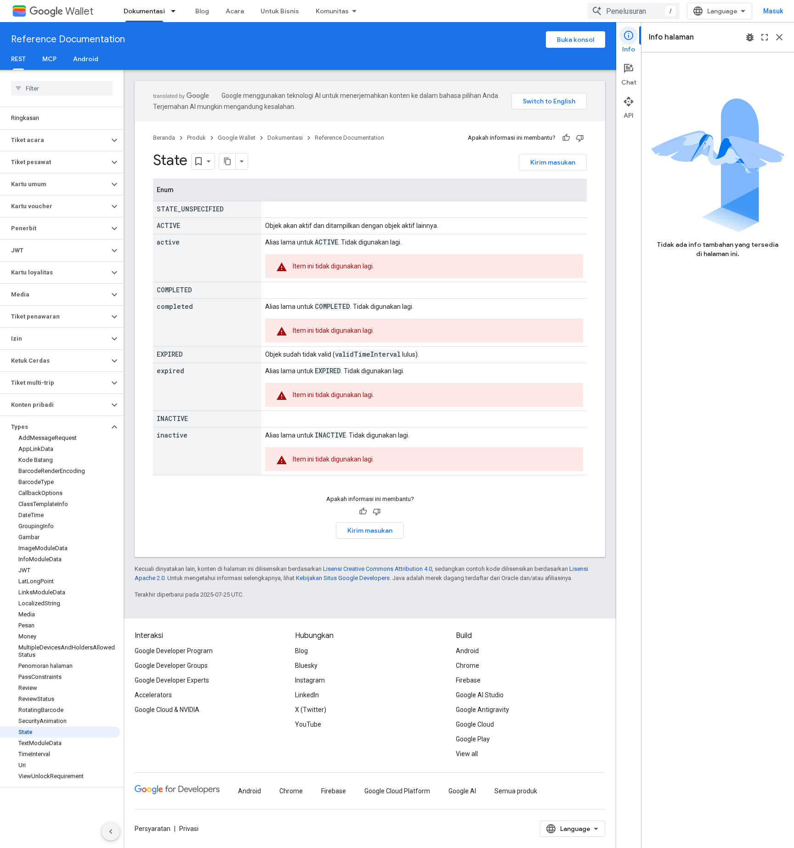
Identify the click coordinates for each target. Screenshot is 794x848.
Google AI (462, 791)
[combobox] (634, 11)
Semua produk (515, 791)
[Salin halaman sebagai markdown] (227, 161)
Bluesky (306, 665)
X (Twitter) (310, 709)
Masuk (773, 11)
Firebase (468, 680)
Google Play (473, 739)
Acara (235, 11)
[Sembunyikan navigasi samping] (111, 831)
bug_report (749, 37)
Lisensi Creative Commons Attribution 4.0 (377, 568)
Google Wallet (236, 137)
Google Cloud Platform (397, 791)
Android (85, 59)
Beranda (164, 137)
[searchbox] (62, 88)
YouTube (308, 724)
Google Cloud (475, 724)
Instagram (310, 680)
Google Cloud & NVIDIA (167, 709)
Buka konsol (575, 39)
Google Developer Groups (171, 665)
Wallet (79, 11)
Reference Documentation (68, 39)
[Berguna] (566, 138)
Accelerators (153, 695)
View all (467, 753)
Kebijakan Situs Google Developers (343, 578)
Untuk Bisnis (280, 11)
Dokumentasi (144, 11)
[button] (54, 140)
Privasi (188, 828)
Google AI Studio (480, 695)
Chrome (467, 665)
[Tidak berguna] (580, 138)
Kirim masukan (552, 162)
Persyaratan (152, 828)
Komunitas (332, 11)
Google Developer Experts (172, 680)
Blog (202, 11)
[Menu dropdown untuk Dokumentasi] (176, 11)
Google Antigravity (482, 709)
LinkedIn (307, 695)
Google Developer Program (174, 650)
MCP (49, 59)
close (779, 37)
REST (18, 59)
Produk (196, 137)
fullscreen (764, 37)
